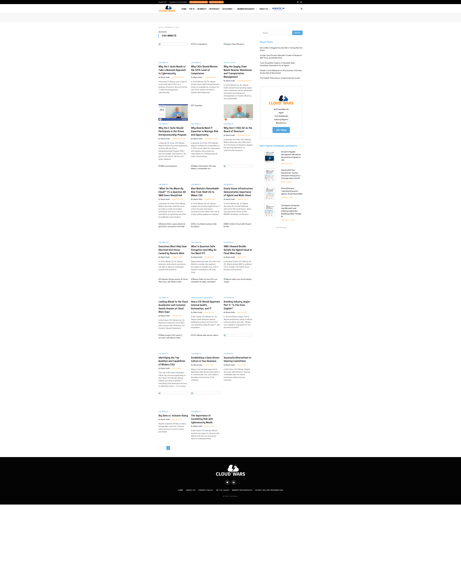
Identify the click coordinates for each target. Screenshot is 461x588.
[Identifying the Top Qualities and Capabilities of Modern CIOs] (173, 342)
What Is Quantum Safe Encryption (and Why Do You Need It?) (203, 250)
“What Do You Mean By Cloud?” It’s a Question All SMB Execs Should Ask (172, 192)
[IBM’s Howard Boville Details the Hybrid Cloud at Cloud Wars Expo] (238, 231)
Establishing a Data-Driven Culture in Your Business (205, 359)
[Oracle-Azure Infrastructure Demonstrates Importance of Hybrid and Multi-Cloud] (238, 173)
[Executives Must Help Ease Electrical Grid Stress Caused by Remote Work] (173, 231)
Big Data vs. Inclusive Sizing (173, 415)
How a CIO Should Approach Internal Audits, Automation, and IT (205, 305)
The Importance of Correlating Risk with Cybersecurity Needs (202, 419)
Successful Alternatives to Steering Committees (237, 359)
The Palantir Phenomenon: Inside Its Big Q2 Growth (280, 78)
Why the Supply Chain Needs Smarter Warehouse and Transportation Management (238, 72)
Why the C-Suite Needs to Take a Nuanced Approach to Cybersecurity (172, 70)
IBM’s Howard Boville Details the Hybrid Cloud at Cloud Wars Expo (238, 250)
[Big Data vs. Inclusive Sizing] (173, 400)
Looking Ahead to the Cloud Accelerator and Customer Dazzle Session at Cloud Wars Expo (173, 307)
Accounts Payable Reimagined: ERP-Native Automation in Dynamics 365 (291, 156)
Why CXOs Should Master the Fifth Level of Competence (204, 70)
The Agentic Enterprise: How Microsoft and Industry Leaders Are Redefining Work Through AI (291, 211)
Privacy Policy (206, 490)
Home (184, 8)
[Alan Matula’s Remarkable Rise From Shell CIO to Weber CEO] (205, 173)
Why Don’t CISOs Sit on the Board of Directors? (238, 129)
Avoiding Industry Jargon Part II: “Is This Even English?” (237, 305)
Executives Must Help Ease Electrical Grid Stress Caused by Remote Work (172, 250)
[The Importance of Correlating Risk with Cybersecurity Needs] (205, 400)
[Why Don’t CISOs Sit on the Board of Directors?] (238, 112)
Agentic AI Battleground (278, 7)
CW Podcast (214, 8)
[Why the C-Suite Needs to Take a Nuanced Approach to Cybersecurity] (173, 51)
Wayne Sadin (165, 77)
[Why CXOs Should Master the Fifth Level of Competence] (205, 51)
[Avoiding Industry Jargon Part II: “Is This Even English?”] (238, 286)
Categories (227, 8)
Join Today (281, 130)
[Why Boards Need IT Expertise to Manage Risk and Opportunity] (205, 112)
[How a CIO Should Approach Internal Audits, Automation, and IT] (205, 286)
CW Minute (201, 8)
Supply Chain (229, 62)
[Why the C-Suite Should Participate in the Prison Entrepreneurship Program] (173, 112)
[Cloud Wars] (167, 8)
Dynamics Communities (178, 2)
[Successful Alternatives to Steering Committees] (238, 342)
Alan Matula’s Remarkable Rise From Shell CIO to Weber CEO (205, 192)
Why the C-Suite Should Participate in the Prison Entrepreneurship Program (172, 131)
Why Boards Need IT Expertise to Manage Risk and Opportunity (204, 131)
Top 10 (191, 8)
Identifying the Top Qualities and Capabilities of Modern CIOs (171, 361)
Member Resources (246, 8)
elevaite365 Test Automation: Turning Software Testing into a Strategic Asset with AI (290, 174)
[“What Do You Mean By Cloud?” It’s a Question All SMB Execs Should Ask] (173, 173)
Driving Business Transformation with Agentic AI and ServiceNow (292, 191)
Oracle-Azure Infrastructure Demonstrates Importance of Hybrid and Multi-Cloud (238, 192)
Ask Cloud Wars (216, 2)
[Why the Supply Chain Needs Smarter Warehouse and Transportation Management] (238, 51)
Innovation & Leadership (202, 297)
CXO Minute (168, 27)
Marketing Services (242, 490)
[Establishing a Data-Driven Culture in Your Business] (205, 342)
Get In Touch (222, 490)
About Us (264, 8)
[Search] (301, 8)
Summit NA (162, 2)
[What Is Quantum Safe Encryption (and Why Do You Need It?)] (205, 231)
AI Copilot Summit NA (198, 2)
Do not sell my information (269, 490)
